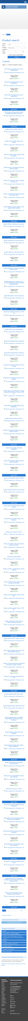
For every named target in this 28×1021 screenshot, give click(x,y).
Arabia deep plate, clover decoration (14, 295)
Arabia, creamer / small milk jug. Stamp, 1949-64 (14, 569)
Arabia (4, 931)
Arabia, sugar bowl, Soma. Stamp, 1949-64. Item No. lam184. (14, 621)
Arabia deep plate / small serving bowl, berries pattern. (13, 268)
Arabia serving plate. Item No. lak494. (14, 478)
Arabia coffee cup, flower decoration (14, 240)
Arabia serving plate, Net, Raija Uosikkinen (14, 448)
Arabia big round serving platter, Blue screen (14, 862)
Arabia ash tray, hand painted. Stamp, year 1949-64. (14, 776)
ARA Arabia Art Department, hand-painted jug (13, 82)
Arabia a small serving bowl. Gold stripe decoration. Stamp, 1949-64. (14, 664)
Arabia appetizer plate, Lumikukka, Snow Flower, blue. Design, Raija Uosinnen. (14, 719)
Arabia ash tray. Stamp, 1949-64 (14, 129)
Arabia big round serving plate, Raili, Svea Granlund (14, 844)
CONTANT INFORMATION (16, 980)
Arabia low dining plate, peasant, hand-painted (13, 378)
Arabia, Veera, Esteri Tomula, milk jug (14, 638)
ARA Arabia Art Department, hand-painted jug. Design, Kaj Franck (13, 112)
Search (13, 1007)
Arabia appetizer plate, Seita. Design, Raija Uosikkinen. (14, 745)
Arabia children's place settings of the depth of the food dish (14, 207)
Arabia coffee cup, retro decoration (13, 252)
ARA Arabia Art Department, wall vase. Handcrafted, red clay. (14, 651)
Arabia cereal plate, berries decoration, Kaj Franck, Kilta (13, 194)
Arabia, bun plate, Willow (14, 556)
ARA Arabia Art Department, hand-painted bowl (13, 69)
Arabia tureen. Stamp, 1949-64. (14, 532)
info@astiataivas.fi (14, 992)
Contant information (12, 1002)
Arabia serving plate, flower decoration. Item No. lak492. (14, 430)
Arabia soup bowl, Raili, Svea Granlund (13, 489)
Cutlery (4, 941)
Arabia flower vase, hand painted (14, 329)
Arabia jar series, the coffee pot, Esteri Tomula (14, 365)
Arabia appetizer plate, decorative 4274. (14, 705)
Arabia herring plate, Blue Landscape (14, 341)
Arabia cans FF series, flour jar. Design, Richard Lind (14, 181)
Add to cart (14, 109)
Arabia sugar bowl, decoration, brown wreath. (14, 506)
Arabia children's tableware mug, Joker (13, 224)
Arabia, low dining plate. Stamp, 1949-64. (14, 595)
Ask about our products (12, 997)
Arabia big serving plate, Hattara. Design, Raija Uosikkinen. (14, 893)
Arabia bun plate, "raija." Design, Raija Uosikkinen (14, 155)
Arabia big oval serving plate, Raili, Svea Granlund (14, 831)
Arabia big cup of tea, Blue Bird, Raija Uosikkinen (14, 805)
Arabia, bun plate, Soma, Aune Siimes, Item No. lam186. (14, 544)
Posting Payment (7, 946)
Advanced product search (14, 922)
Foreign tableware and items (10, 943)
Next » (21, 910)
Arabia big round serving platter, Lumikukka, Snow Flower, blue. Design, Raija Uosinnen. (14, 880)
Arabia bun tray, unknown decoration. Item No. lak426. (14, 168)
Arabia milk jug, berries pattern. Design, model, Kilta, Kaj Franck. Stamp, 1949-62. (13, 392)
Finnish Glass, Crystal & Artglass (11, 933)
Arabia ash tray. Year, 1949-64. (14, 788)
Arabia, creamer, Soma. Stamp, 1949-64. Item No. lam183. (14, 582)
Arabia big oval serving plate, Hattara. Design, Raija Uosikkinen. (14, 818)
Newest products (6, 915)
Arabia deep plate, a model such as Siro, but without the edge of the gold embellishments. (14, 283)
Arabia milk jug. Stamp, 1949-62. (14, 418)
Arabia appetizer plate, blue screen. (13, 694)
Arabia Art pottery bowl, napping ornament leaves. (14, 763)
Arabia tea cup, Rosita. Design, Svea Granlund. (14, 519)
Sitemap (14, 1005)
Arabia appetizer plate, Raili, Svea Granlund (14, 732)
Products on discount (8, 949)
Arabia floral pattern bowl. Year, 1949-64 (14, 312)
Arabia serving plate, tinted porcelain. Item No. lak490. (14, 461)
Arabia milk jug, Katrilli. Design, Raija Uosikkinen (14, 406)
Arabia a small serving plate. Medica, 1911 (14, 677)
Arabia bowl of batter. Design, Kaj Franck (14, 141)
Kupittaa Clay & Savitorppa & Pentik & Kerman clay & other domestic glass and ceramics (13, 937)
